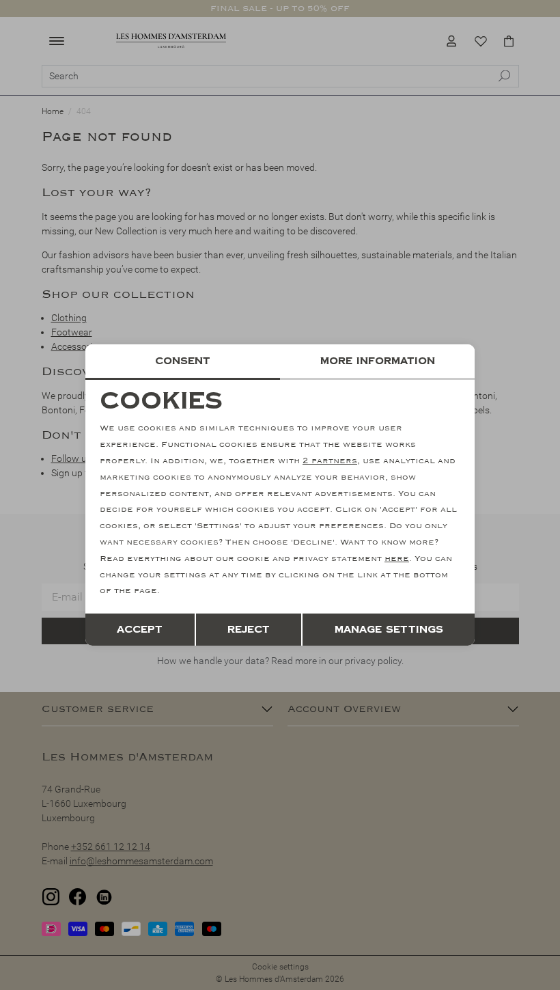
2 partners (330, 461)
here (396, 558)
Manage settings (389, 629)
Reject (248, 629)
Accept (140, 629)
